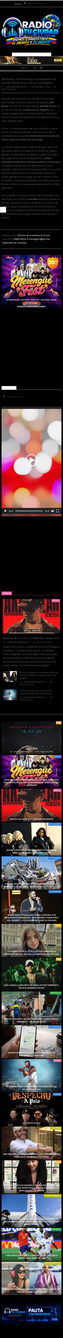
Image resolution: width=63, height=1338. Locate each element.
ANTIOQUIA (55, 993)
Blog (59, 722)
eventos (57, 756)
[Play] (5, 511)
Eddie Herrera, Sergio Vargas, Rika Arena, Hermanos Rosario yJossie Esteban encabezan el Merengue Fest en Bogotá (31, 782)
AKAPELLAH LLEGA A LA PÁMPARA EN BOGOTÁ (31, 638)
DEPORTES (56, 1229)
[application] (31, 460)
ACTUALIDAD (55, 824)
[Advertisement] (31, 347)
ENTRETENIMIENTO (9, 89)
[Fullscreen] (57, 511)
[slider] (29, 511)
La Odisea (31, 748)
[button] (31, 460)
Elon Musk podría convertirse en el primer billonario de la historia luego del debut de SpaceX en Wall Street (31, 1222)
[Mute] (52, 511)
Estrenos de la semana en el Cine (33, 235)
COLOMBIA (56, 1128)
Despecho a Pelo (31, 1123)
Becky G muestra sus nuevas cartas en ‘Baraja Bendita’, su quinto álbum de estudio (39, 675)
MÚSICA (57, 790)
